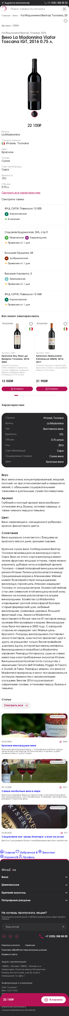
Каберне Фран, (17, 372)
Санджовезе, (60, 368)
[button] (16, 395)
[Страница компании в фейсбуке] (10, 936)
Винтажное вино (53, 429)
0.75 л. (5, 187)
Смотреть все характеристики (21, 193)
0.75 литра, (18, 375)
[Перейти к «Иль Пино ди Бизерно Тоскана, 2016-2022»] (17, 337)
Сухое (6, 161)
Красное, (23, 368)
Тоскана (23, 143)
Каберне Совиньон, (19, 370)
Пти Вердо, (7, 375)
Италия (5, 365)
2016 (61, 445)
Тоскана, (14, 365)
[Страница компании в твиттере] (16, 936)
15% (4, 178)
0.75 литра (57, 440)
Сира (5, 169)
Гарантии (30, 945)
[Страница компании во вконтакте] (4, 936)
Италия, (11, 143)
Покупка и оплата (11, 945)
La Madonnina (11, 134)
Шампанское (10, 885)
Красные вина (55, 462)
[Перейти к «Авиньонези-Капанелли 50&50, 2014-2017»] (51, 337)
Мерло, (5, 372)
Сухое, (5, 370)
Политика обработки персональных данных (24, 950)
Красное (7, 152)
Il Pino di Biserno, (10, 368)
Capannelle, (60, 365)
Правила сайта (9, 954)
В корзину (56, 999)
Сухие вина (56, 456)
